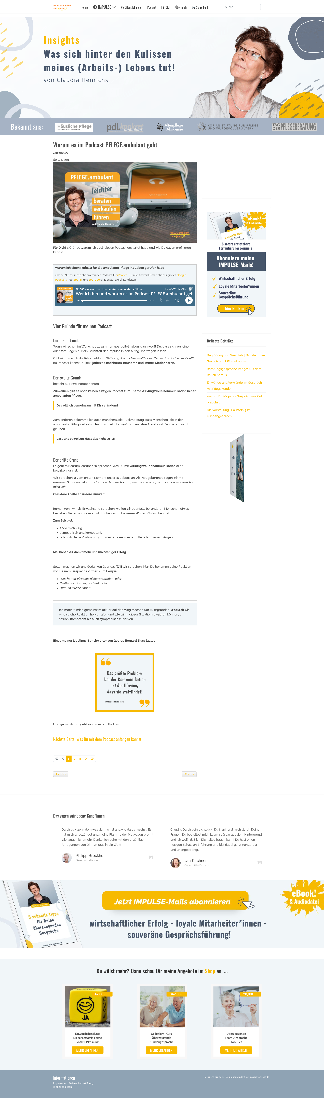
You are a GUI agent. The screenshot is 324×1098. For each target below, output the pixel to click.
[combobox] (242, 7)
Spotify (78, 279)
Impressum (59, 1083)
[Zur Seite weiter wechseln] (86, 759)
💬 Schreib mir (200, 7)
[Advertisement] (236, 169)
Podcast (151, 7)
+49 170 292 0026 (215, 1077)
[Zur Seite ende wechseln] (92, 759)
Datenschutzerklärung (81, 1083)
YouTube (94, 279)
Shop (210, 971)
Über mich (181, 7)
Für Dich (165, 7)
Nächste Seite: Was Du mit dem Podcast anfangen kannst (97, 739)
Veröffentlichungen (131, 7)
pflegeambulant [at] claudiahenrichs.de (248, 1077)
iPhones (122, 275)
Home (85, 7)
